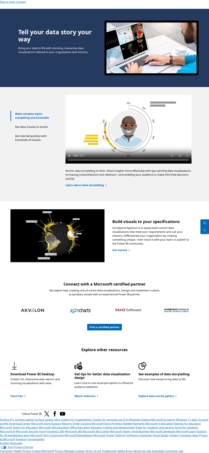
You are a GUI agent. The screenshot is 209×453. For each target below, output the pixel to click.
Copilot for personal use (107, 419)
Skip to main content (13, 2)
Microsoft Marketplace (78, 435)
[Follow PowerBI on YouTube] (62, 413)
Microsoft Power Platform (109, 435)
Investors (21, 439)
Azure (42, 431)
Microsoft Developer (163, 431)
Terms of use (93, 451)
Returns (67, 423)
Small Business (140, 431)
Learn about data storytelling (84, 185)
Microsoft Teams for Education (19, 427)
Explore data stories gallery (156, 396)
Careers (174, 435)
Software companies (139, 435)
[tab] (32, 116)
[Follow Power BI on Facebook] (54, 413)
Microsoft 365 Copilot (96, 431)
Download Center (20, 423)
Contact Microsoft (43, 451)
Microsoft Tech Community (47, 435)
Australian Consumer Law (167, 451)
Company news (188, 435)
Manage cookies (74, 451)
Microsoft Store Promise (107, 423)
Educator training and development (113, 427)
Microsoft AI (7, 431)
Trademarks (109, 451)
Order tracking (81, 423)
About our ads (142, 451)
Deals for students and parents (155, 427)
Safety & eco (125, 451)
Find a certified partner (104, 327)
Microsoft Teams (120, 431)
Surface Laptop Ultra (47, 419)
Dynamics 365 (55, 431)
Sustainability (36, 439)
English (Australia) (11, 443)
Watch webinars (85, 396)
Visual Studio (161, 435)
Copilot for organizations (76, 419)
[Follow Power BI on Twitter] (46, 413)
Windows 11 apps (187, 419)
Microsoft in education (159, 423)
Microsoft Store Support (46, 423)
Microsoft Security (27, 431)
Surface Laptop (24, 419)
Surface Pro (7, 419)
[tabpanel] (128, 144)
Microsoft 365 (73, 431)
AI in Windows (132, 419)
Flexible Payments (134, 423)
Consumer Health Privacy (15, 451)
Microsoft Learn (186, 431)
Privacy (59, 451)
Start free (16, 396)
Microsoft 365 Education (54, 427)
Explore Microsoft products (158, 419)
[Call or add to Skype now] (205, 230)
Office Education (80, 427)
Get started (119, 250)
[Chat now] (205, 223)
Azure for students (186, 427)
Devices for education (187, 423)
